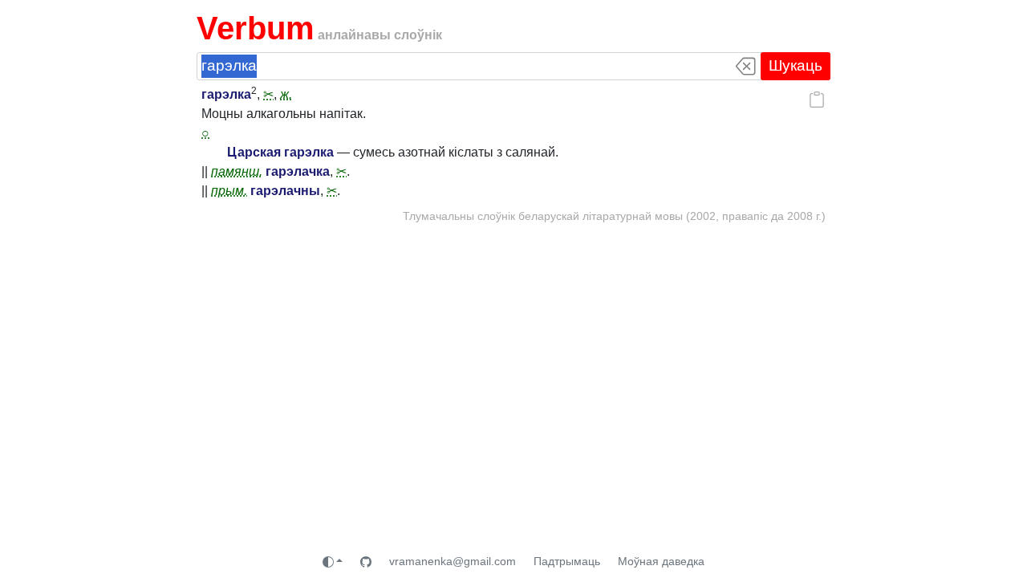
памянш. (236, 171)
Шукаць (795, 65)
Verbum (256, 28)
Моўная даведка (661, 561)
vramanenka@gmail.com (452, 561)
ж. (286, 94)
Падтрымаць (567, 561)
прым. (229, 190)
